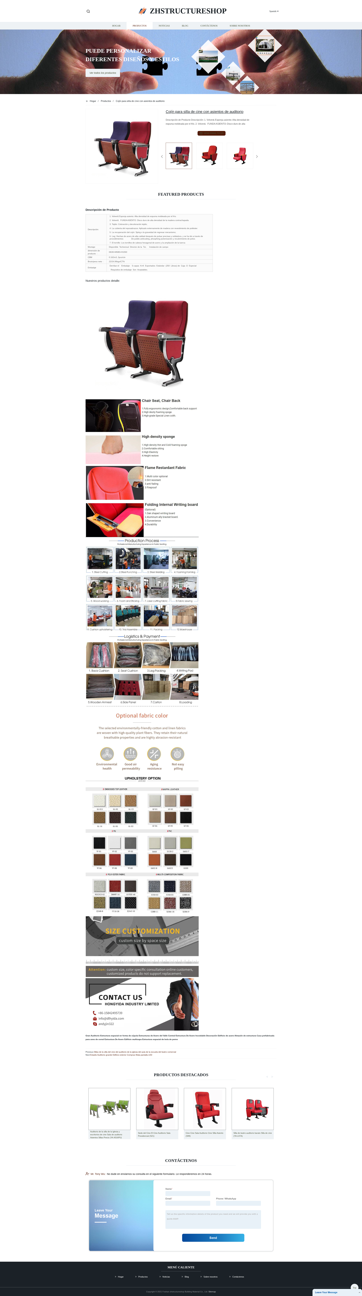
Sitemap (212, 1291)
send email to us (213, 133)
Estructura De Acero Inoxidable (191, 1036)
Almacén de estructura (245, 1036)
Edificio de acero (226, 1036)
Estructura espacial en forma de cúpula (119, 1036)
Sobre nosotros (240, 25)
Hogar (116, 25)
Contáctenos (208, 25)
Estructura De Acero (114, 1039)
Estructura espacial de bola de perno (160, 1039)
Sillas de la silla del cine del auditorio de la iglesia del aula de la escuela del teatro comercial (135, 1052)
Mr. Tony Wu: (98, 1174)
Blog (185, 25)
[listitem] (181, 155)
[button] (88, 11)
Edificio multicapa (133, 1039)
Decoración (211, 1036)
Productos (139, 25)
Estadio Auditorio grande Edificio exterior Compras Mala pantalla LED (121, 1055)
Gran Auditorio (93, 1036)
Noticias (164, 25)
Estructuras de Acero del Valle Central (157, 1036)
